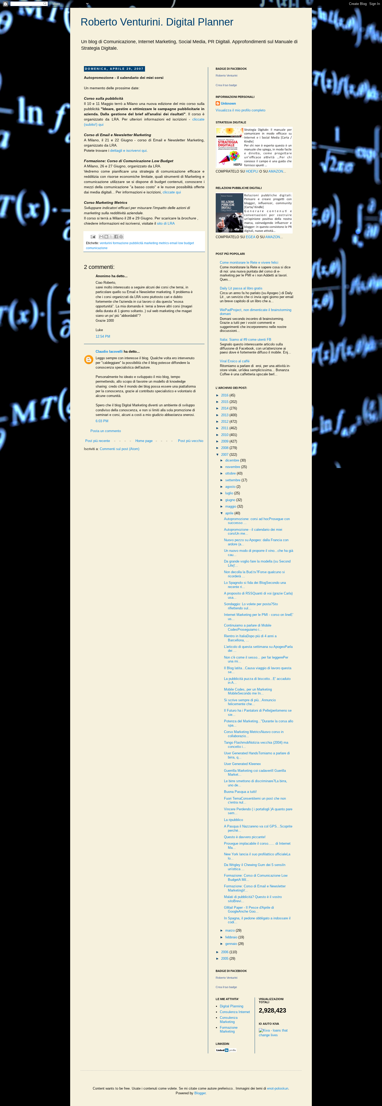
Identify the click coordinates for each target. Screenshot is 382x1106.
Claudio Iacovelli (109, 351)
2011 (225, 428)
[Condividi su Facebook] (116, 236)
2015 (225, 402)
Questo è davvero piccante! (245, 837)
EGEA (250, 237)
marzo (230, 930)
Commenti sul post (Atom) (119, 449)
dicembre (232, 460)
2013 (225, 415)
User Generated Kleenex (242, 764)
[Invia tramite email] (101, 236)
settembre (233, 480)
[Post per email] (92, 236)
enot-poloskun (277, 1088)
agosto (230, 487)
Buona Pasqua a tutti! (240, 792)
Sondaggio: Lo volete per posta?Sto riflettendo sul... (251, 606)
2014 (225, 408)
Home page (144, 441)
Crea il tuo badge (226, 85)
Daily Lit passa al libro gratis (241, 288)
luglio (229, 493)
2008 (225, 448)
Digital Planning (231, 1006)
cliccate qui (172, 192)
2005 (225, 958)
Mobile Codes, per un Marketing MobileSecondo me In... (248, 691)
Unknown (228, 103)
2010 (225, 435)
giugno (230, 500)
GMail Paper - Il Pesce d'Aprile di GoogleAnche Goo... (249, 910)
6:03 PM (102, 421)
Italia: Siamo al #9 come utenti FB (245, 340)
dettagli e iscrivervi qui (128, 150)
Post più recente (97, 441)
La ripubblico (233, 820)
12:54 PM (103, 336)
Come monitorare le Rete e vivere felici (249, 262)
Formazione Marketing (229, 1030)
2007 (225, 455)
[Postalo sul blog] (106, 236)
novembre (233, 467)
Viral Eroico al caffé (234, 361)
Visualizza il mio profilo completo (240, 110)
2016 (225, 395)
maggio (231, 506)
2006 (225, 952)
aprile (229, 513)
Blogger (200, 1093)
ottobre (231, 473)
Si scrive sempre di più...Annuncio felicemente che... (250, 702)
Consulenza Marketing (229, 1020)
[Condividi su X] (111, 236)
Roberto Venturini (226, 75)
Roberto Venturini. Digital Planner (157, 22)
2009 (225, 441)
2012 (225, 422)
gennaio (231, 944)
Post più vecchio (190, 441)
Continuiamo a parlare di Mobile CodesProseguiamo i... (247, 627)
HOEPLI (252, 171)
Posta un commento (105, 431)
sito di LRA (166, 223)
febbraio (231, 937)
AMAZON (275, 171)
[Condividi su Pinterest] (121, 236)
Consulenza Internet (235, 1012)
